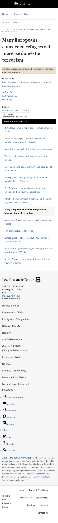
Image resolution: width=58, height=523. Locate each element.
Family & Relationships (14, 350)
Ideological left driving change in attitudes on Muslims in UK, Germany (26, 179)
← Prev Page (8, 92)
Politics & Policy (10, 305)
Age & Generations (12, 339)
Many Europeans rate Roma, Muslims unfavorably (28, 149)
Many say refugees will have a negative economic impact (28, 222)
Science (6, 363)
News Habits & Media (14, 377)
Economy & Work (11, 357)
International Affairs (13, 312)
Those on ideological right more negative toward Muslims (27, 158)
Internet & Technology (14, 370)
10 (11, 95)
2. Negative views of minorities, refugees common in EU (26, 30)
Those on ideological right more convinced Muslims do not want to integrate (25, 140)
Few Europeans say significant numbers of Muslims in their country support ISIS (25, 190)
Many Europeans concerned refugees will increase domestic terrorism (25, 211)
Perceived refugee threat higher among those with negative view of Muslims (28, 200)
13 (16, 95)
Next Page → (8, 99)
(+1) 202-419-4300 (11, 295)
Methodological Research (15, 384)
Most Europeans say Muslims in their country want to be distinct (29, 168)
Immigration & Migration (15, 319)
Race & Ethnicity (11, 325)
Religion (6, 332)
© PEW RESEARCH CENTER (15, 110)
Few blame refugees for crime (19, 230)
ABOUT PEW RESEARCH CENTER (17, 457)
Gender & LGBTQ (11, 346)
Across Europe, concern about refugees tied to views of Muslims (27, 239)
